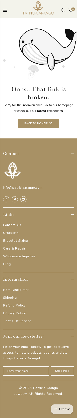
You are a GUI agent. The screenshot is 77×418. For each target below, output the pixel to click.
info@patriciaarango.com (23, 187)
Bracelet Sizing (15, 240)
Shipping (10, 297)
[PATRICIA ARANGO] (38, 9)
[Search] (62, 10)
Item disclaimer (16, 290)
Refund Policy (14, 305)
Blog (7, 264)
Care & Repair (14, 248)
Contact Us (12, 225)
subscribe (62, 371)
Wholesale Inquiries (19, 256)
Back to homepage (38, 123)
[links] (6, 199)
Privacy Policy (14, 313)
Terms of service (17, 321)
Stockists (11, 233)
